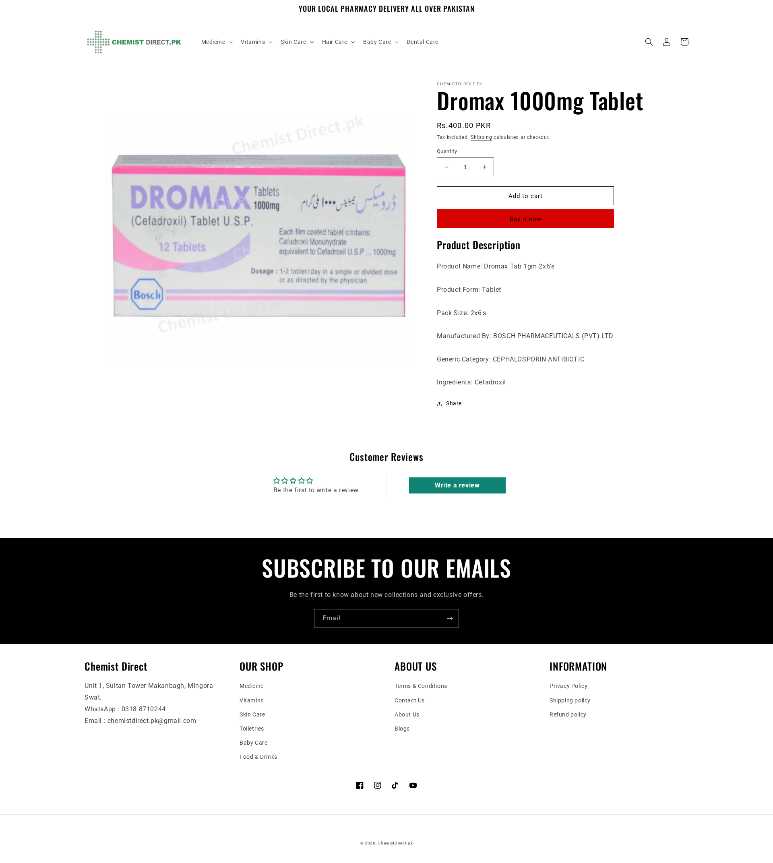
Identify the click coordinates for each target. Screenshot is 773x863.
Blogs (402, 728)
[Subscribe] (450, 618)
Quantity (447, 151)
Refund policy (568, 714)
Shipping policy (570, 700)
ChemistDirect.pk (395, 843)
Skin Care (252, 714)
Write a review (457, 485)
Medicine (252, 686)
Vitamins (252, 700)
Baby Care (253, 742)
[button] (216, 41)
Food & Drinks (258, 757)
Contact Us (410, 700)
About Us (407, 714)
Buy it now (526, 219)
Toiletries (252, 728)
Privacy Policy (568, 686)
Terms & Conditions (421, 686)
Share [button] (454, 403)
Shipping (481, 137)
